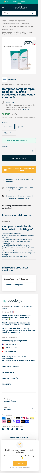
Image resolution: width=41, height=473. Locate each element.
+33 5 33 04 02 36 (12, 341)
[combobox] (19, 13)
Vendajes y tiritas (7, 29)
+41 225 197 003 (11, 348)
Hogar (4, 21)
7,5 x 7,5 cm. (23, 124)
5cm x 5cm (9, 124)
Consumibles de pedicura (10, 23)
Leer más (26, 106)
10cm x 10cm (10, 130)
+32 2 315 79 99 (11, 344)
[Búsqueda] (33, 13)
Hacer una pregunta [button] (14, 281)
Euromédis (25, 23)
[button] (3, 7)
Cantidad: (5, 143)
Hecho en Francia (7, 26)
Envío (14, 114)
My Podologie (15, 303)
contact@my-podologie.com (14, 337)
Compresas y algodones (17, 21)
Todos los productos (23, 26)
